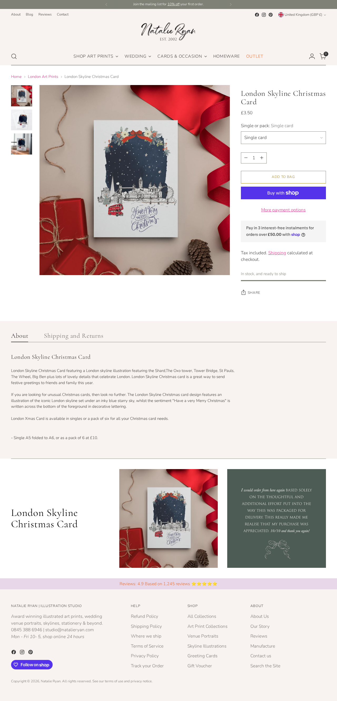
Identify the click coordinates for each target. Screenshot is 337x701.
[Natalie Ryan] (168, 32)
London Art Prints (43, 76)
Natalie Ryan (51, 681)
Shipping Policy (146, 626)
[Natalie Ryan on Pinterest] (270, 14)
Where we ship (146, 636)
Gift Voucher (199, 666)
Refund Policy (144, 616)
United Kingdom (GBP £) (303, 14)
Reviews (258, 636)
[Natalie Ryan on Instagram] (263, 14)
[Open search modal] (14, 56)
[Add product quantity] (261, 158)
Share (254, 292)
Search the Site (265, 666)
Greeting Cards (202, 656)
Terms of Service (147, 646)
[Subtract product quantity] (246, 158)
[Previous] (106, 4)
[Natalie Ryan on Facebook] (257, 14)
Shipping (277, 253)
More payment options (283, 210)
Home (16, 76)
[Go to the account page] (312, 56)
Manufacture (262, 646)
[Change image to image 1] (21, 95)
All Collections (201, 616)
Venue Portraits (202, 636)
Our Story (260, 626)
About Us (259, 616)
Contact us (260, 656)
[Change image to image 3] (21, 144)
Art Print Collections (207, 626)
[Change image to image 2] (21, 120)
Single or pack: (267, 126)
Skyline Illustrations (206, 646)
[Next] (230, 4)
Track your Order (147, 666)
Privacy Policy (145, 656)
